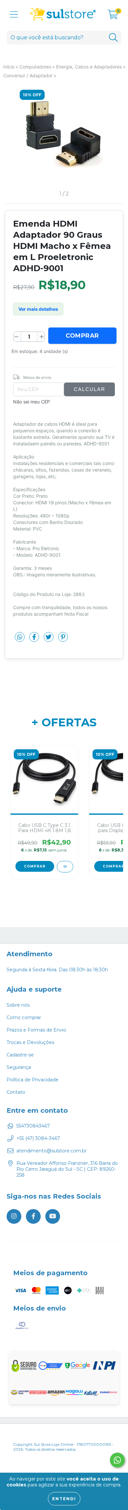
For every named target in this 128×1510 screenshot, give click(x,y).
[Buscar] (113, 37)
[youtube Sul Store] (52, 1216)
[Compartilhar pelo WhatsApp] (20, 637)
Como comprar (24, 1017)
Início (8, 66)
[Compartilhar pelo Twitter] (49, 639)
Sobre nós (18, 1005)
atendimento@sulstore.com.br (51, 1151)
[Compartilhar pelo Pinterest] (63, 639)
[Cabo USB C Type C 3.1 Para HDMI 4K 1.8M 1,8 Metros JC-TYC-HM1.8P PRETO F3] (65, 866)
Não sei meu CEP (31, 401)
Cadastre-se (20, 1055)
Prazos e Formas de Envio (36, 1030)
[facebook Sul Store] (33, 1216)
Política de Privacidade (32, 1080)
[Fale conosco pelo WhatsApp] (117, 1460)
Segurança (19, 1067)
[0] (113, 16)
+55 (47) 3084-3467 (38, 1138)
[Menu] (14, 14)
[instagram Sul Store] (14, 1216)
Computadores (35, 66)
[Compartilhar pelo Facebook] (34, 639)
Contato (16, 1092)
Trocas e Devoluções (30, 1042)
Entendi (64, 1498)
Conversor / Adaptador (28, 75)
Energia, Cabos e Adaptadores (89, 66)
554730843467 (33, 1126)
